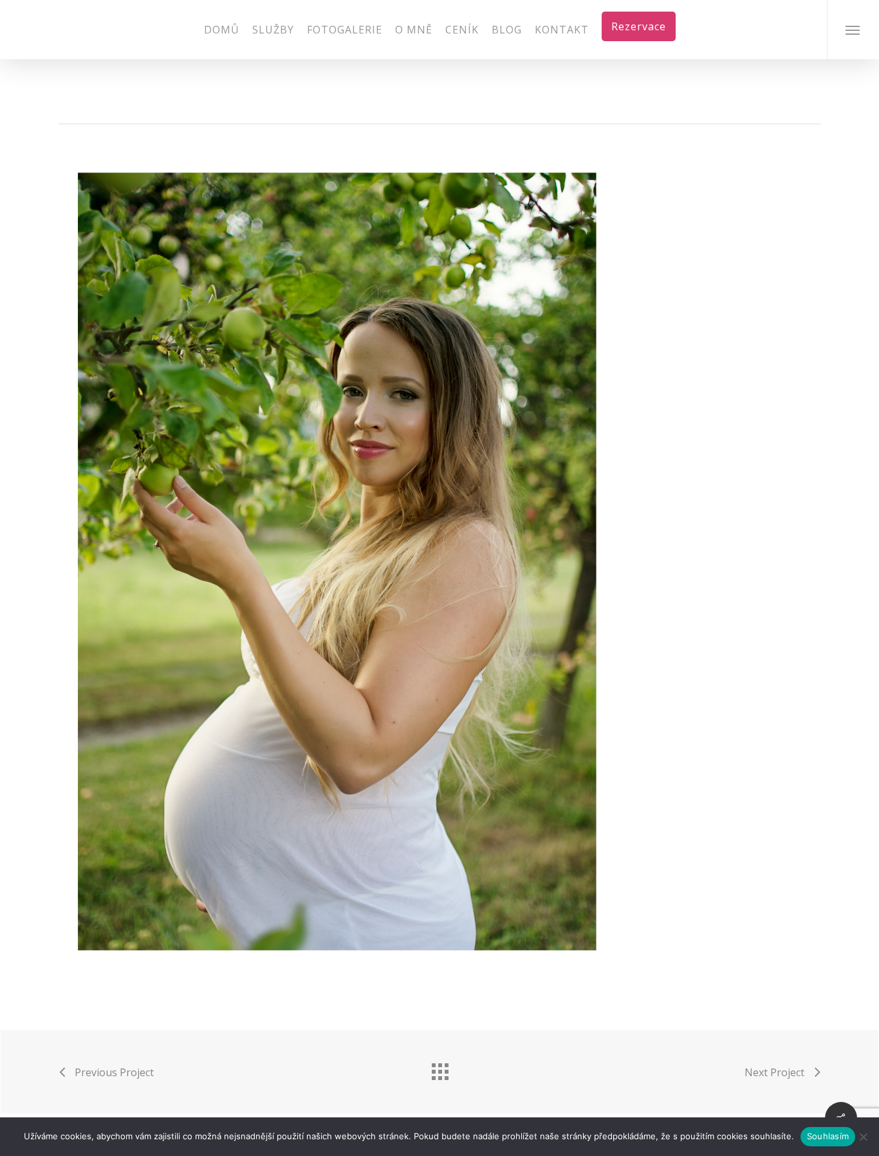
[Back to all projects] (439, 1068)
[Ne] (862, 1136)
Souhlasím (828, 1136)
